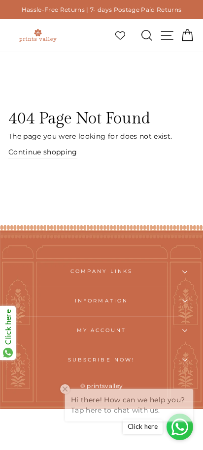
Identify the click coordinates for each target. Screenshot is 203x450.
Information (101, 301)
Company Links (101, 271)
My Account (102, 330)
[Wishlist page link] (125, 35)
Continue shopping (42, 152)
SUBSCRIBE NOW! (101, 360)
